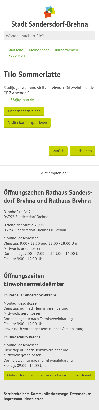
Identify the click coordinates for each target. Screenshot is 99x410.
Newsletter (33, 398)
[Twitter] (72, 172)
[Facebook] (78, 172)
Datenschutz (80, 393)
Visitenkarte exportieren (27, 122)
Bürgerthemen (66, 50)
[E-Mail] (84, 172)
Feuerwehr (17, 55)
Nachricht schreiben (24, 110)
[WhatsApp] (90, 172)
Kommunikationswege (49, 393)
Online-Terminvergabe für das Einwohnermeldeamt (49, 375)
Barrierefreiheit (16, 393)
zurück (58, 150)
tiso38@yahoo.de (19, 99)
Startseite (15, 50)
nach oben (83, 150)
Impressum (13, 398)
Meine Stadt (39, 50)
